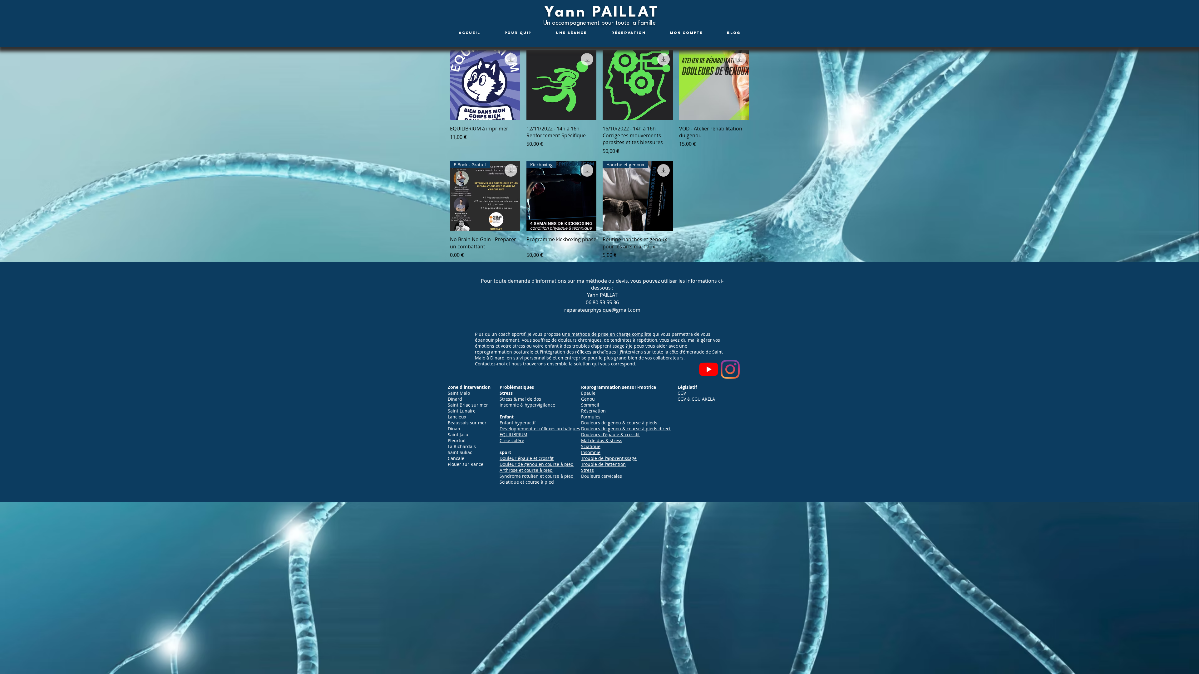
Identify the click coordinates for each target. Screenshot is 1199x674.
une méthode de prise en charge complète (606, 334)
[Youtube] (708, 369)
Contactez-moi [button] (490, 364)
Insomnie (590, 452)
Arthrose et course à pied (526, 470)
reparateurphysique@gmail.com (602, 309)
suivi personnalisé (532, 358)
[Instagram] (730, 369)
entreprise (576, 358)
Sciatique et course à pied (527, 482)
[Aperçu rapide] (485, 85)
